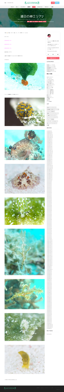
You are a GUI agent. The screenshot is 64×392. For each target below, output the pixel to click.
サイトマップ (57, 387)
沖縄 (48, 125)
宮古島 (52, 119)
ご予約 (52, 387)
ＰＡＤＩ (48, 119)
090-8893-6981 (10, 2)
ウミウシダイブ (54, 123)
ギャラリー (47, 387)
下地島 (48, 115)
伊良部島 (48, 109)
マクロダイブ (55, 121)
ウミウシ (48, 117)
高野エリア (49, 113)
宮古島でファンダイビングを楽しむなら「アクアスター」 (27, 19)
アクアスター (49, 121)
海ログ (38, 19)
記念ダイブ (49, 107)
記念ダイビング (54, 109)
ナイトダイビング (54, 117)
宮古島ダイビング (23, 21)
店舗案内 (38, 387)
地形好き (52, 111)
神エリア (48, 123)
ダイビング (54, 107)
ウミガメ (48, 111)
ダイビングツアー (54, 115)
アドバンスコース (55, 113)
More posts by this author (52, 51)
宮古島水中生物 (16, 21)
